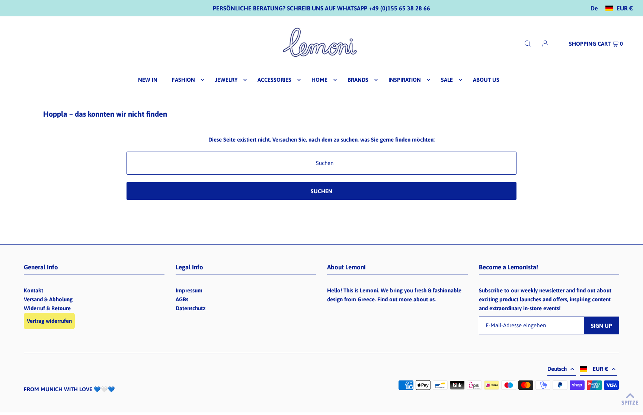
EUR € (625, 8)
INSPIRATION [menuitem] (404, 80)
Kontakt (33, 290)
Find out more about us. (406, 299)
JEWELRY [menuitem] (226, 80)
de (594, 8)
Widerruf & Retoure (47, 308)
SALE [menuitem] (447, 80)
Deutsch (557, 369)
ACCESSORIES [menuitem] (274, 80)
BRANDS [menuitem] (358, 80)
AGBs (182, 299)
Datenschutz (190, 308)
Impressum (189, 290)
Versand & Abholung (48, 299)
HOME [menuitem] (319, 80)
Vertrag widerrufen (49, 321)
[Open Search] (527, 43)
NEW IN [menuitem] (147, 80)
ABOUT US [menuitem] (486, 80)
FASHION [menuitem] (183, 80)
